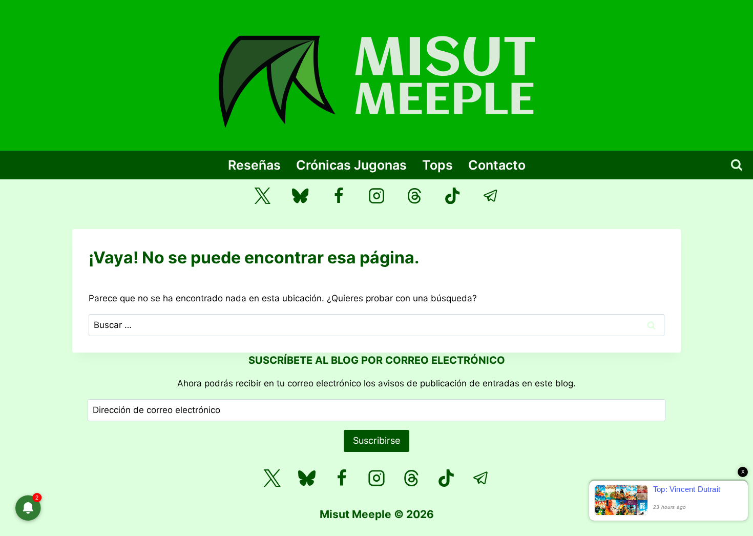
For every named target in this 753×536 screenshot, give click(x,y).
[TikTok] (452, 196)
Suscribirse (376, 440)
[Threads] (414, 196)
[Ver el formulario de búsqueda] (736, 165)
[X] (272, 478)
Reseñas (254, 165)
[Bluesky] (300, 196)
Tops (437, 165)
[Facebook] (338, 196)
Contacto (497, 165)
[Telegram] (491, 196)
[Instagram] (376, 196)
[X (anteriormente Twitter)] (262, 196)
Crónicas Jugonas (351, 165)
